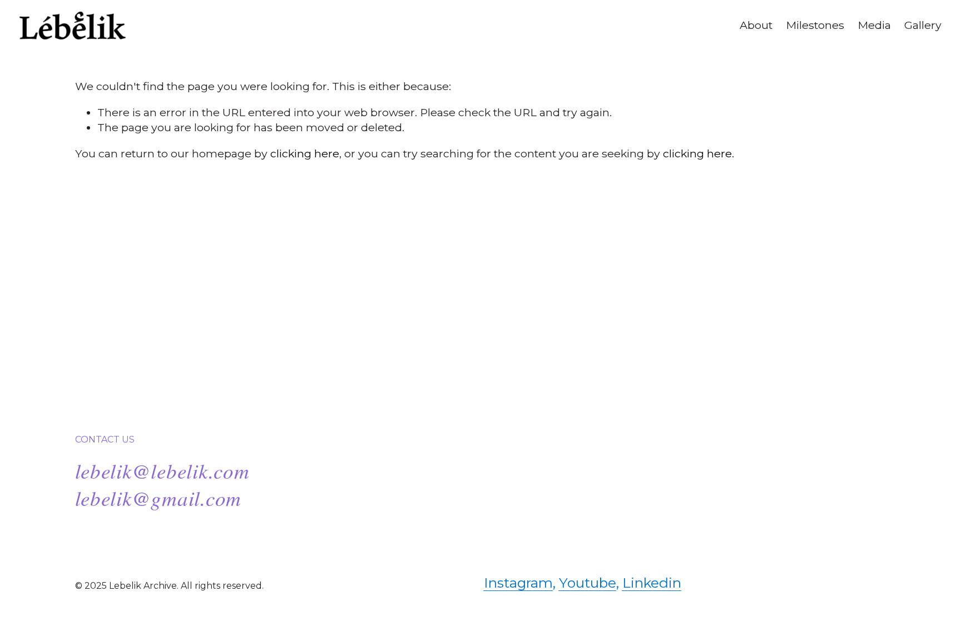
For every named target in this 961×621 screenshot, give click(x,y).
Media (874, 25)
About (756, 25)
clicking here (304, 153)
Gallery (923, 25)
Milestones (815, 25)
